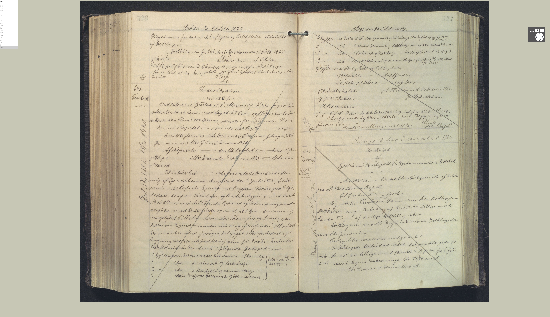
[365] (9, 47)
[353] (9, 18)
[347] (9, 4)
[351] (9, 13)
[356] (9, 26)
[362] (9, 40)
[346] (9, 1)
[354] (9, 21)
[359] (9, 33)
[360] (9, 35)
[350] (9, 11)
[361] (9, 38)
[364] (9, 45)
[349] (9, 8)
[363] (9, 43)
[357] (9, 28)
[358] (9, 30)
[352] (9, 16)
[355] (9, 23)
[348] (9, 6)
